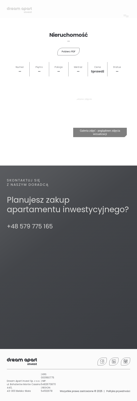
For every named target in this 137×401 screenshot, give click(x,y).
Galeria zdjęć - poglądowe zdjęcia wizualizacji (100, 132)
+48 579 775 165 (30, 226)
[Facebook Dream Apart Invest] (102, 361)
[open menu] (126, 14)
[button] (126, 4)
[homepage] (19, 10)
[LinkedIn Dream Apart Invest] (113, 361)
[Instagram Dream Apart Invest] (125, 361)
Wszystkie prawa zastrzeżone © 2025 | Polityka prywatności (95, 391)
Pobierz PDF (68, 51)
